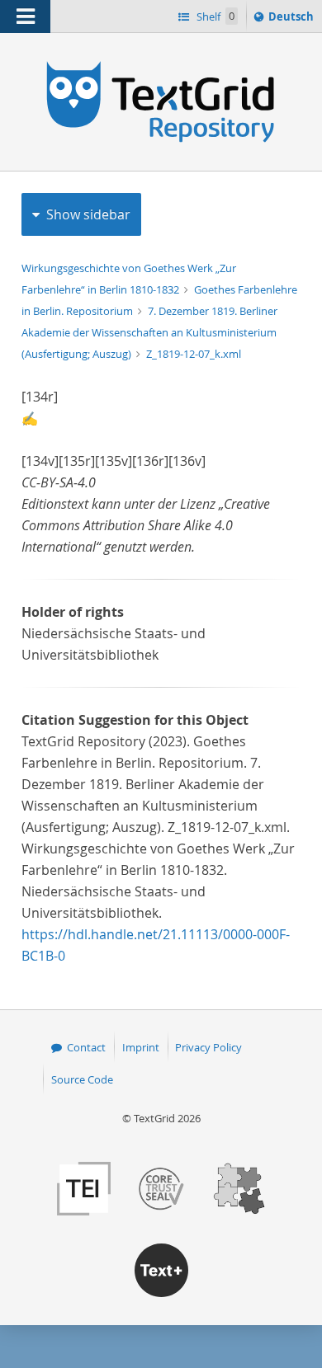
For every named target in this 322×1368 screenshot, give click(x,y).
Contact (86, 1047)
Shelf (214, 16)
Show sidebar (88, 214)
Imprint (140, 1047)
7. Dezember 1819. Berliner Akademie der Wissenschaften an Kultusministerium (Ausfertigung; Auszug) (149, 332)
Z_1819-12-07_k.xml (193, 353)
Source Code (82, 1079)
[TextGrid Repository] (161, 64)
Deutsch (293, 20)
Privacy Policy (208, 1047)
